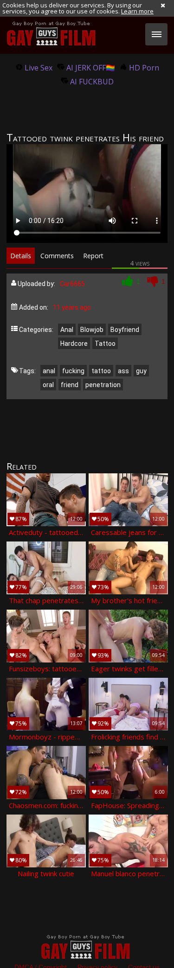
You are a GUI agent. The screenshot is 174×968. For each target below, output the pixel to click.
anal (49, 371)
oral (48, 384)
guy (141, 371)
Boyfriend (124, 329)
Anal (66, 329)
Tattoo (105, 343)
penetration (103, 384)
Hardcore (74, 343)
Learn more (137, 11)
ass (123, 371)
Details (20, 255)
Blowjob (91, 329)
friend (69, 384)
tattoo (101, 371)
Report (93, 255)
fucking (73, 371)
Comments (57, 255)
